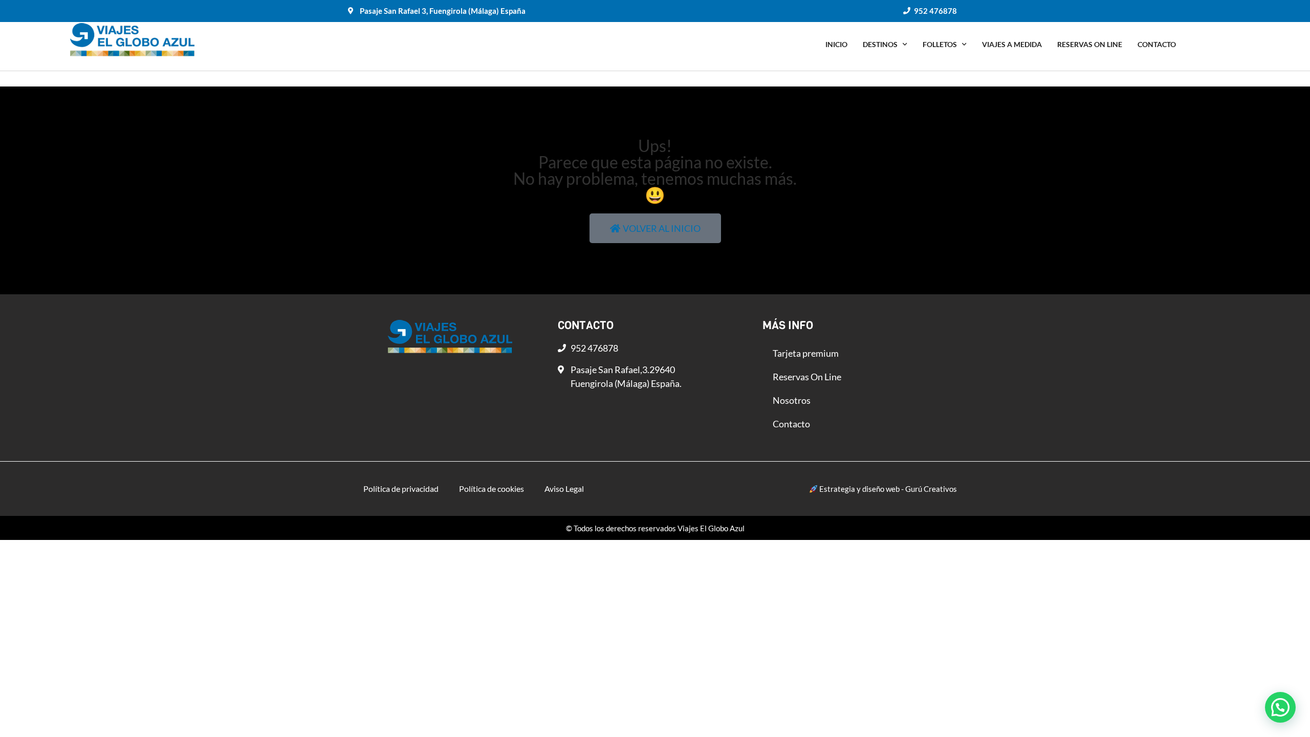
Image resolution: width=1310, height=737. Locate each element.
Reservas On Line (1089, 44)
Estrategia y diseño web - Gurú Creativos (887, 488)
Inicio (836, 44)
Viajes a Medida (1012, 44)
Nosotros (792, 400)
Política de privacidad (401, 488)
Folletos (940, 44)
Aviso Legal (564, 488)
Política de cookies (491, 488)
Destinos (880, 44)
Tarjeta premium (806, 353)
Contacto (1157, 44)
